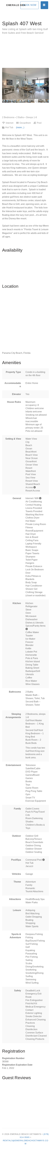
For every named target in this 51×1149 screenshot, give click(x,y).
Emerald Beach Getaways (16, 5)
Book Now (29, 5)
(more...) (20, 127)
